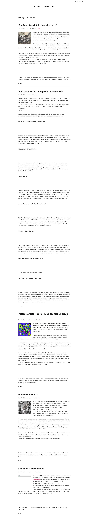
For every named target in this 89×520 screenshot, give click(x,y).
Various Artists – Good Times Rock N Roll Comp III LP (44, 315)
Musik (21, 83)
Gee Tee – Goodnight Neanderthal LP (37, 25)
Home (33, 6)
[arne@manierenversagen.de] (82, 1)
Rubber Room (36, 479)
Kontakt (46, 6)
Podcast (39, 6)
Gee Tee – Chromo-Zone (31, 468)
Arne (38, 28)
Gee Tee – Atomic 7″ (28, 394)
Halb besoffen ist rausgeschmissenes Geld (40, 91)
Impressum (54, 6)
